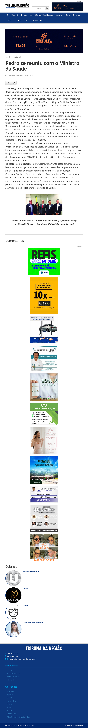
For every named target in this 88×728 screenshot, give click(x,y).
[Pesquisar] (47, 8)
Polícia (18, 20)
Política (10, 20)
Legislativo (11, 701)
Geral (67, 15)
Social (26, 20)
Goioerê (14, 15)
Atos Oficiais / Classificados (41, 15)
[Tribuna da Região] (17, 5)
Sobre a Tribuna (13, 674)
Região (24, 15)
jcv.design (79, 725)
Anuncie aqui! (13, 677)
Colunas (76, 15)
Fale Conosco (13, 680)
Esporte (59, 15)
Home (9, 670)
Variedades (37, 20)
